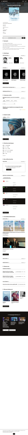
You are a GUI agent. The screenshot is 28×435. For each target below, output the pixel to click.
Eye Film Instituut (15, 206)
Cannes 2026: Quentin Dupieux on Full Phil (22, 323)
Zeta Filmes (14, 188)
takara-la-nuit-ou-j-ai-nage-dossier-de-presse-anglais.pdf (9, 276)
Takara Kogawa (5, 80)
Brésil (7, 187)
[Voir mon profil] (26, 1)
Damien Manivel (5, 23)
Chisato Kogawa (23, 80)
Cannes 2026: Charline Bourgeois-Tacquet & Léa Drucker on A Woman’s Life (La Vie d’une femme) (6, 325)
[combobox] (9, 104)
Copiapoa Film (14, 200)
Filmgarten (14, 182)
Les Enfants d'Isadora (15, 302)
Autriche (7, 181)
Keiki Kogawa (13, 80)
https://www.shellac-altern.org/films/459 (10, 284)
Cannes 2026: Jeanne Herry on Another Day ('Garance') (13, 323)
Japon (6, 199)
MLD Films (4, 25)
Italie (6, 193)
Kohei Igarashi (10, 23)
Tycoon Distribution (15, 194)
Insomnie (21, 297)
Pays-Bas (7, 205)
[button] (23, 120)
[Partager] (22, 38)
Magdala (4, 302)
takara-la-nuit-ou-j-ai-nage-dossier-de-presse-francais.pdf (9, 272)
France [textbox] (4, 103)
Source (21, 109)
